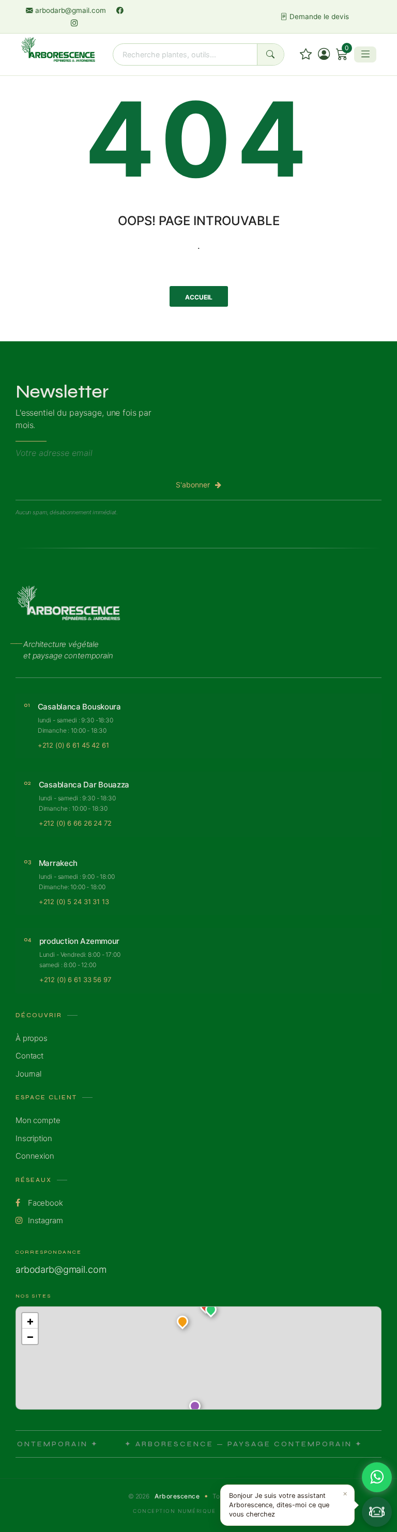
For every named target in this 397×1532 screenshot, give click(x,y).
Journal (28, 1074)
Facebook (44, 1203)
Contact (29, 1056)
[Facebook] (120, 10)
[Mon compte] (324, 54)
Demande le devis (318, 16)
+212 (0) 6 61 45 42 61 (73, 745)
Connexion (35, 1156)
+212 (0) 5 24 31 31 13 (74, 901)
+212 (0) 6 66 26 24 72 (75, 823)
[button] (211, 1311)
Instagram (44, 1220)
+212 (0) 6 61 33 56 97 (75, 979)
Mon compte (38, 1120)
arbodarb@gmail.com (70, 10)
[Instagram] (74, 23)
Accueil (198, 297)
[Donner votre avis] (306, 54)
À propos (32, 1038)
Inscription (34, 1138)
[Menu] (365, 54)
